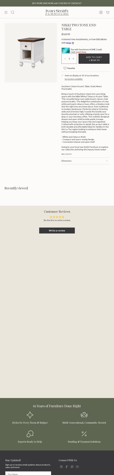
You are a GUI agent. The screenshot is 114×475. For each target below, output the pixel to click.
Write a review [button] (57, 230)
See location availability (74, 79)
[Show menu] (6, 12)
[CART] (107, 12)
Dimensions (66, 161)
